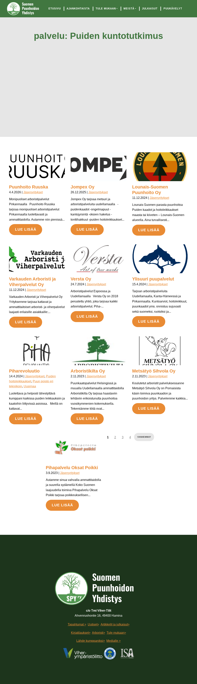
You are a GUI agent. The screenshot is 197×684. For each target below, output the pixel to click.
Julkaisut (150, 8)
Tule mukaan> (116, 632)
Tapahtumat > (77, 624)
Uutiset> (93, 624)
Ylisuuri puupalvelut (153, 278)
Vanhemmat (144, 437)
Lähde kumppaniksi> (90, 640)
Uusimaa (30, 386)
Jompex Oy (82, 186)
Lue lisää (25, 229)
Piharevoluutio (24, 370)
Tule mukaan (106, 8)
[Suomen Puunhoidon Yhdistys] (25, 8)
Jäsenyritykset (33, 192)
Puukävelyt (173, 8)
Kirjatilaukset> (80, 632)
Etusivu (54, 8)
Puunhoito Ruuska (28, 186)
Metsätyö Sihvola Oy (153, 370)
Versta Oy (81, 278)
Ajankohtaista (78, 8)
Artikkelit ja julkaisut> (115, 624)
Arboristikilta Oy (88, 370)
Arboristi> (98, 632)
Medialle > (113, 640)
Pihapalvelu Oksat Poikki (72, 467)
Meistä (129, 8)
